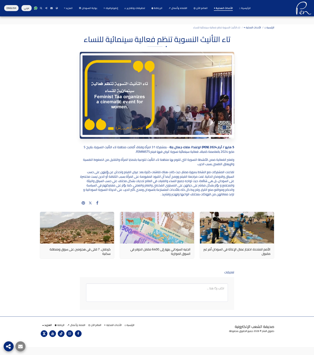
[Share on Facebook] (97, 203)
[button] (51, 8)
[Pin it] (83, 203)
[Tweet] (90, 203)
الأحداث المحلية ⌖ (252, 27)
